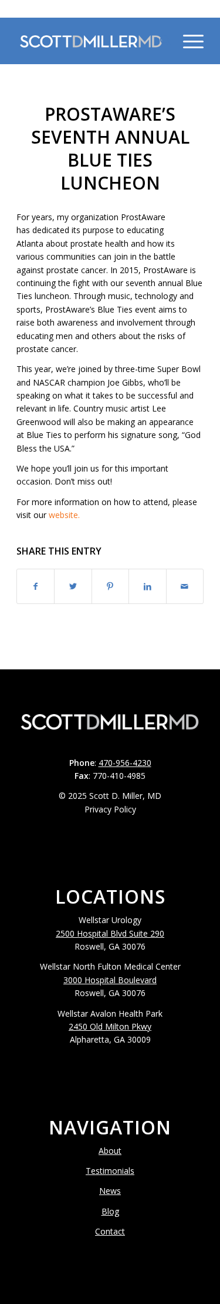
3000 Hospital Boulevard (110, 980)
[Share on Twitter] (73, 586)
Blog (110, 1211)
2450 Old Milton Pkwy (110, 1026)
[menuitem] (159, 40)
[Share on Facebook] (35, 586)
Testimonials (110, 1170)
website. (64, 514)
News (110, 1190)
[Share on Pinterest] (110, 586)
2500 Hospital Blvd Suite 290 (110, 933)
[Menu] (187, 40)
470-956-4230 (110, 8)
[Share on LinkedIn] (147, 586)
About (110, 1150)
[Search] (159, 40)
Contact (110, 1231)
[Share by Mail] (185, 586)
